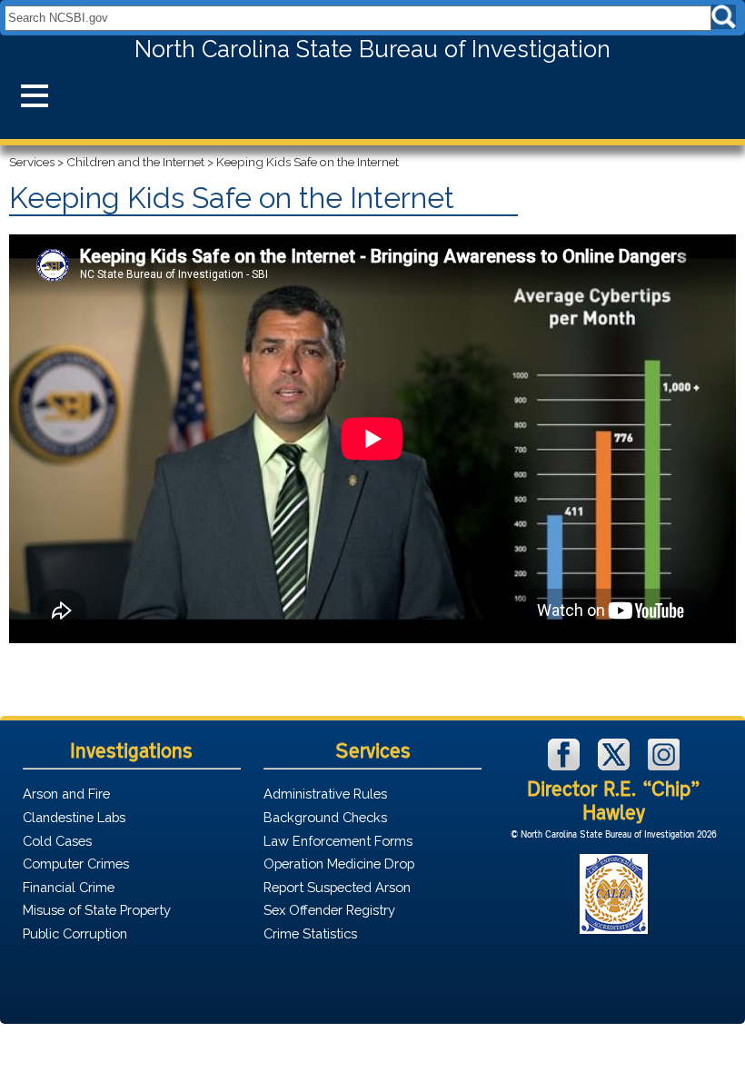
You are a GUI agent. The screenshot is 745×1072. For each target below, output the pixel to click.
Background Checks (325, 817)
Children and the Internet (135, 161)
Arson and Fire (66, 793)
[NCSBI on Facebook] (566, 765)
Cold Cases (57, 841)
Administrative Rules (325, 793)
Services (32, 161)
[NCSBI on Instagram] (664, 765)
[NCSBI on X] (616, 765)
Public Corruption (75, 933)
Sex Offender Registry (329, 910)
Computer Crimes (76, 863)
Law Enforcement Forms (337, 841)
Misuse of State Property (97, 910)
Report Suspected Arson (337, 887)
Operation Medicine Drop (338, 863)
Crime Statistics (310, 933)
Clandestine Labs (74, 817)
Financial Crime (68, 887)
